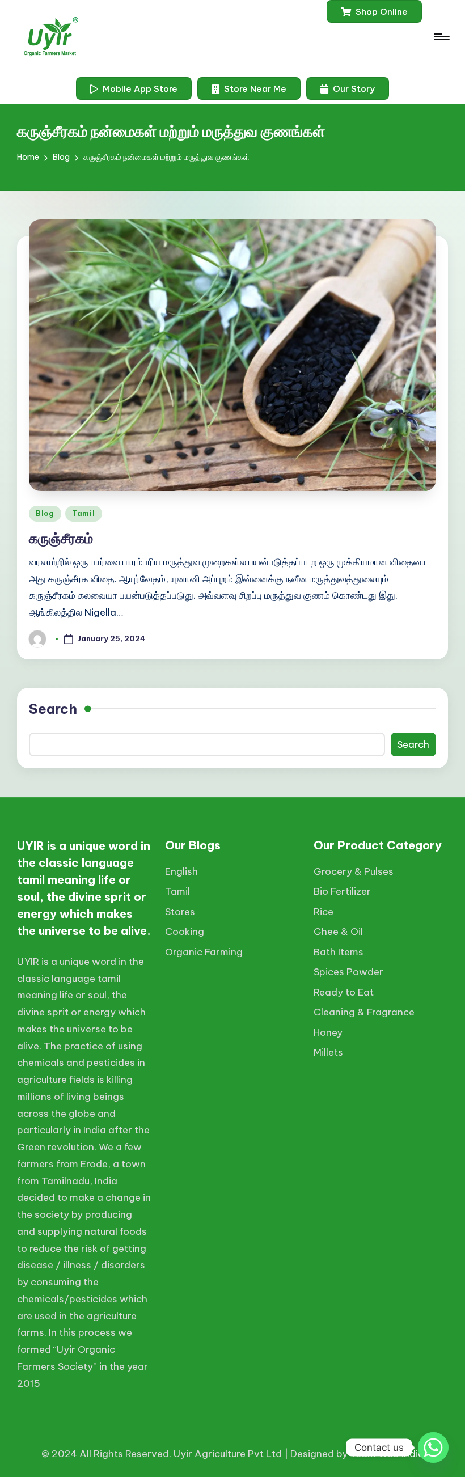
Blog (45, 513)
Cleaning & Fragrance (364, 1012)
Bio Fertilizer (342, 891)
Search (53, 708)
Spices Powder (348, 972)
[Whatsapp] (433, 1447)
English (181, 871)
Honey (328, 1032)
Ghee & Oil (338, 931)
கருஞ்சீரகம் (61, 538)
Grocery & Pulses (354, 871)
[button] (374, 11)
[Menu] (441, 37)
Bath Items (338, 952)
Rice (323, 911)
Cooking (184, 931)
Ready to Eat (344, 992)
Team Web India (387, 1454)
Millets (328, 1052)
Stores (180, 911)
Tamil (83, 513)
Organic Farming (204, 952)
